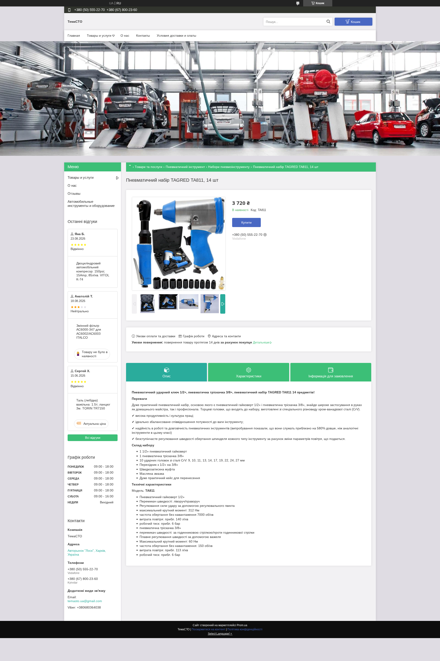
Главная (74, 35)
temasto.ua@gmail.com (85, 601)
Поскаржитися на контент (208, 629)
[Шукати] (328, 22)
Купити (246, 222)
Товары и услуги (99, 35)
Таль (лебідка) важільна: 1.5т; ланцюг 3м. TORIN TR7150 (93, 404)
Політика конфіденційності (244, 629)
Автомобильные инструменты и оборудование (91, 204)
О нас (125, 35)
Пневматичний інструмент (185, 167)
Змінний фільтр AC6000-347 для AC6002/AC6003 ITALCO (88, 332)
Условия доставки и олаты (176, 35)
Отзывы (74, 193)
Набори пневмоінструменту (229, 167)
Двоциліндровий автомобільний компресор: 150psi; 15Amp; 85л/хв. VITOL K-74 (92, 271)
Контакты (143, 35)
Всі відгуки (92, 437)
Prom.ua (242, 625)
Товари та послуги (148, 167)
